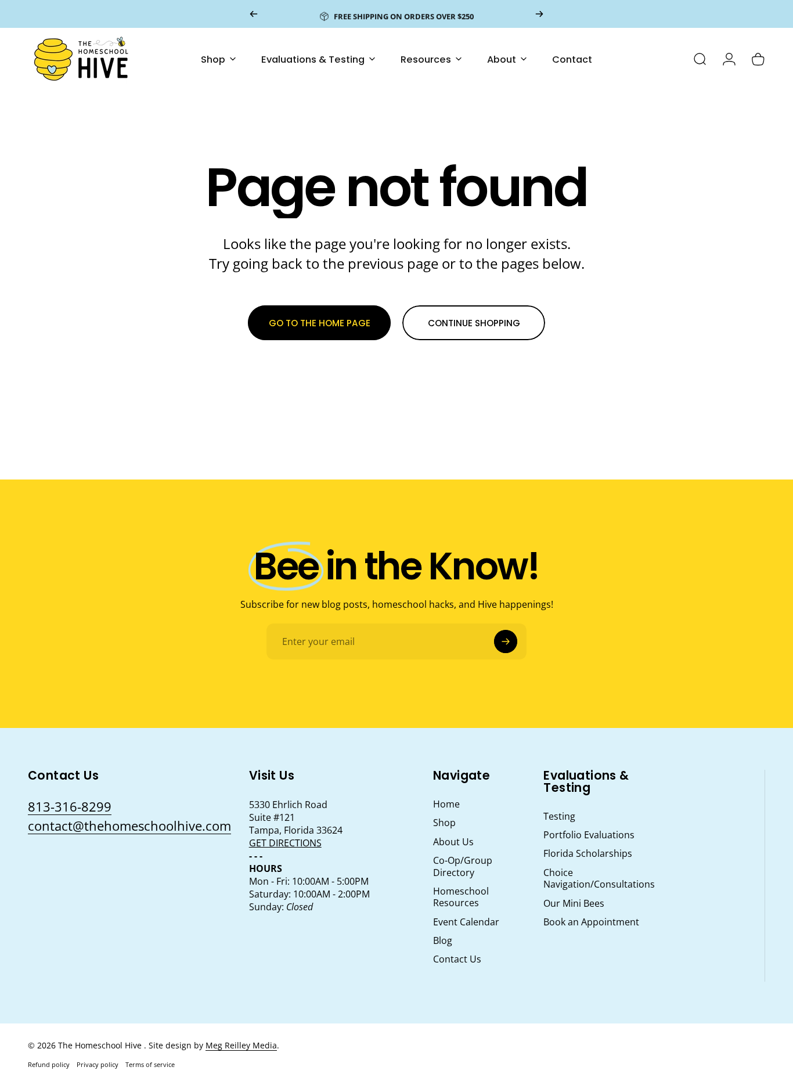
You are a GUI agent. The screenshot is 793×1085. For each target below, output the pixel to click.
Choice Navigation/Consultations (599, 879)
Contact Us (457, 959)
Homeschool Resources (461, 897)
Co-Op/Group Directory (462, 866)
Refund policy (49, 1064)
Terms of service (150, 1064)
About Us (453, 842)
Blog (442, 940)
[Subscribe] (505, 641)
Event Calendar (466, 922)
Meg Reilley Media (241, 1045)
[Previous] (253, 14)
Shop (444, 822)
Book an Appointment (591, 922)
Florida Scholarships (587, 853)
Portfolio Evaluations (589, 835)
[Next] (539, 14)
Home (446, 804)
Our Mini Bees (573, 903)
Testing (559, 816)
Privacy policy (97, 1064)
